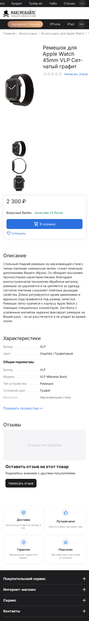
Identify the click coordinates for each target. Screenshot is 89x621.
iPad (70, 24)
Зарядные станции (25, 24)
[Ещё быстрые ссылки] (82, 3)
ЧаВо (53, 3)
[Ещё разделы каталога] (81, 24)
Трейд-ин (35, 3)
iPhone (55, 24)
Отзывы (69, 3)
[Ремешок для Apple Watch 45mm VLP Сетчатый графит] (19, 89)
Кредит (16, 3)
